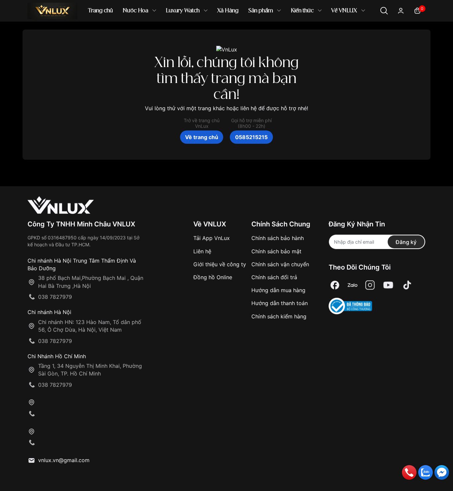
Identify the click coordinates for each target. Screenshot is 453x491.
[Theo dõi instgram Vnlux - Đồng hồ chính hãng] (370, 285)
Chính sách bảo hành (277, 238)
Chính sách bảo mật (276, 251)
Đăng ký (406, 242)
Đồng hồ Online (212, 277)
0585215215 (251, 137)
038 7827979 (55, 296)
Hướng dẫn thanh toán (279, 303)
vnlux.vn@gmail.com (64, 460)
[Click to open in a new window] (335, 285)
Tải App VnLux (211, 238)
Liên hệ (202, 251)
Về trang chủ (201, 137)
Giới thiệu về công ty (219, 264)
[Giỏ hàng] (417, 10)
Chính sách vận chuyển (280, 264)
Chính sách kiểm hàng (278, 316)
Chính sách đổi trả (274, 277)
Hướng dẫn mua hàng (278, 290)
